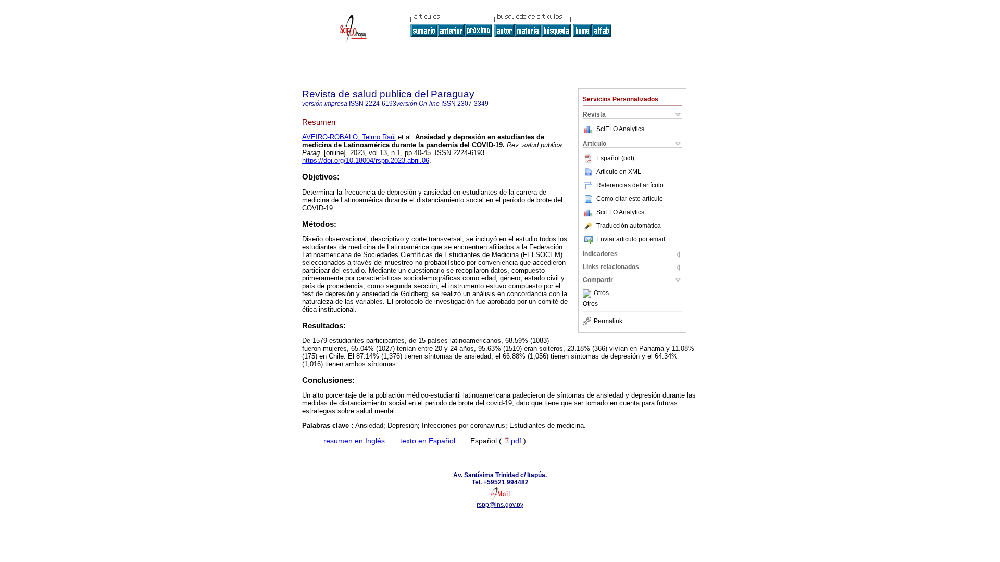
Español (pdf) (615, 158)
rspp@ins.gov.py (500, 504)
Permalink (608, 321)
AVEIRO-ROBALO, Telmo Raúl (349, 137)
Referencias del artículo (630, 185)
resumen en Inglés (354, 441)
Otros (601, 293)
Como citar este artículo (629, 198)
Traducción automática (628, 225)
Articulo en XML (618, 171)
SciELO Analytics (620, 129)
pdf (517, 441)
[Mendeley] (588, 293)
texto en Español (427, 441)
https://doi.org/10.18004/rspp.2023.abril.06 (365, 160)
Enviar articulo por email (630, 239)
